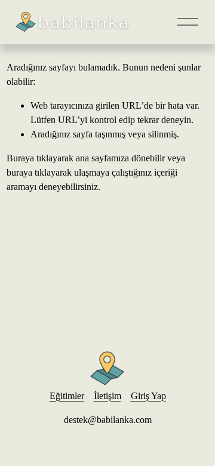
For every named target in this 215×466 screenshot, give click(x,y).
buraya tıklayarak (39, 172)
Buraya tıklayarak (40, 158)
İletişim (107, 396)
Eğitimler (67, 396)
